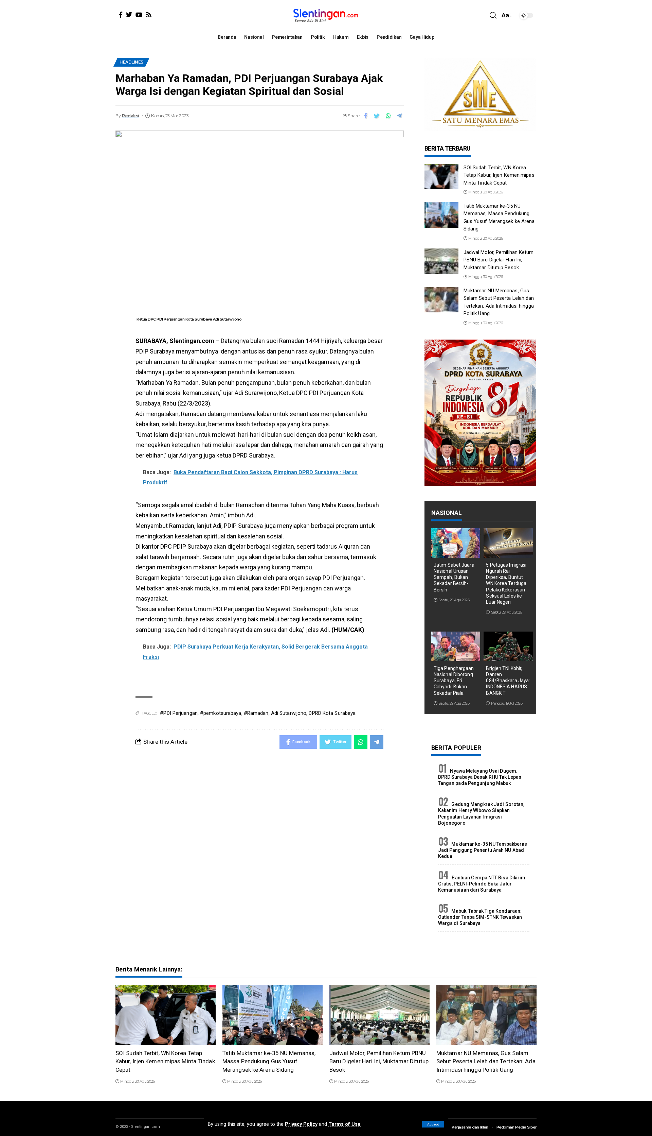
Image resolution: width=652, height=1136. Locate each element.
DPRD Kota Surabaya (332, 713)
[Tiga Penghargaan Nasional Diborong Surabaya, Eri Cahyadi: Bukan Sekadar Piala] (456, 646)
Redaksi (130, 115)
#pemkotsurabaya (220, 713)
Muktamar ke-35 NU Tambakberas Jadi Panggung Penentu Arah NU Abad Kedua (482, 850)
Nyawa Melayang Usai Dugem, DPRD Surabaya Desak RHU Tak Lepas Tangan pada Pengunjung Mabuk (479, 777)
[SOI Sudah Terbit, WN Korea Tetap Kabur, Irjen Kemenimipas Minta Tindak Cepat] (441, 176)
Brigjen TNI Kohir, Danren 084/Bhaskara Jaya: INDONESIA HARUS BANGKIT (508, 681)
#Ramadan (256, 713)
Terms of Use (344, 1124)
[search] (493, 15)
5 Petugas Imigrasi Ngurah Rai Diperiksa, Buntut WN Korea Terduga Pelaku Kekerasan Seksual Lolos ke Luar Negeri (506, 583)
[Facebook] (120, 15)
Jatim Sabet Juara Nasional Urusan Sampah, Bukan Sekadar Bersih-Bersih (454, 577)
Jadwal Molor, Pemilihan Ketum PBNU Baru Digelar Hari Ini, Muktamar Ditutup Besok (499, 260)
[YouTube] (139, 15)
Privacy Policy (301, 1124)
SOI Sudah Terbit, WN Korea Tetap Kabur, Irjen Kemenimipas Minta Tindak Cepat (499, 175)
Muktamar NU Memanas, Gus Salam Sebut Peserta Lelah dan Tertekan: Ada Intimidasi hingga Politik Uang (486, 1061)
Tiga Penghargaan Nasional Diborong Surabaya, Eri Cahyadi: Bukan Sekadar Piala (454, 681)
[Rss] (148, 15)
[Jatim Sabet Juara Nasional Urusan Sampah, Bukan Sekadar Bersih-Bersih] (456, 543)
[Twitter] (129, 15)
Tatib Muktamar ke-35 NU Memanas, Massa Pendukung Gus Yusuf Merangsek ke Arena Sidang (268, 1061)
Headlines (131, 62)
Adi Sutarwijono (289, 713)
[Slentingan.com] (325, 15)
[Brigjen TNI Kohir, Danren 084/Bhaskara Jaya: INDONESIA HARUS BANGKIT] (508, 646)
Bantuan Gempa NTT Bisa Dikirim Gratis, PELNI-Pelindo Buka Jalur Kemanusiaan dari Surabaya (482, 884)
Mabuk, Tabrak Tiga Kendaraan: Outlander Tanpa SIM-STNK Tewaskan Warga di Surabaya (480, 917)
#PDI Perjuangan (179, 713)
